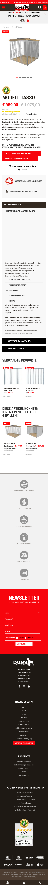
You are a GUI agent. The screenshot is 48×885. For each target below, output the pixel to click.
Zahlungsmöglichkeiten (23, 728)
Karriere (24, 714)
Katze (24, 772)
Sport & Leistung (24, 768)
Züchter (30, 638)
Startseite (5, 27)
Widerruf (24, 718)
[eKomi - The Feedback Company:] (6, 94)
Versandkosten (23, 725)
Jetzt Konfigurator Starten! (18, 153)
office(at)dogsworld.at (24, 681)
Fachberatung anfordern (16, 159)
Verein (21, 638)
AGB (24, 707)
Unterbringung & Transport (24, 765)
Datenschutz (24, 732)
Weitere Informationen (19, 341)
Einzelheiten (14, 205)
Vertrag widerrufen (24, 743)
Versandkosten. (31, 114)
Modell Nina (31, 444)
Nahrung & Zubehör (24, 761)
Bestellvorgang (24, 721)
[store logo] (22, 7)
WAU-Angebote (23, 775)
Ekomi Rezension (16, 349)
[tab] (24, 205)
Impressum (24, 735)
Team (24, 711)
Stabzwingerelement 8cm (11, 389)
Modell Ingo (9, 444)
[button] (17, 77)
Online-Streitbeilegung (24, 739)
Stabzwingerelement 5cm (33, 389)
